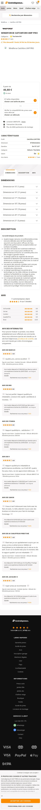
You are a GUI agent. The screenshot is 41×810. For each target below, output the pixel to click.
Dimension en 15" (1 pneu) (13, 186)
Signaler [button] (6, 375)
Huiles (20, 702)
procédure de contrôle (26, 339)
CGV (20, 661)
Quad (21, 8)
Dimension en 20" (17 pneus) (14, 215)
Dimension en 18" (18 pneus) (14, 203)
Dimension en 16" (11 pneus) (14, 192)
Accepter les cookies (20, 801)
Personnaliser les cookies (20, 806)
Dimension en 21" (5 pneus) (14, 220)
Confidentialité (20, 668)
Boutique (20, 698)
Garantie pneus (20, 642)
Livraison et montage (20, 709)
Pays (20, 664)
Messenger (21, 730)
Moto (15, 8)
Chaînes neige (30, 8)
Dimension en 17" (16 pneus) (14, 198)
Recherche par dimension (21, 15)
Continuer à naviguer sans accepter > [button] (28, 773)
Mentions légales (20, 657)
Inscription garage (20, 653)
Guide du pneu (20, 646)
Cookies (20, 672)
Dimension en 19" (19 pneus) (14, 209)
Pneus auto (21, 683)
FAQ (20, 738)
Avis (34, 173)
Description (23, 173)
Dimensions (10, 173)
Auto (3, 8)
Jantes (9, 8)
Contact (20, 734)
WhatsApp (20, 725)
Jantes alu (20, 691)
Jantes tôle (20, 687)
